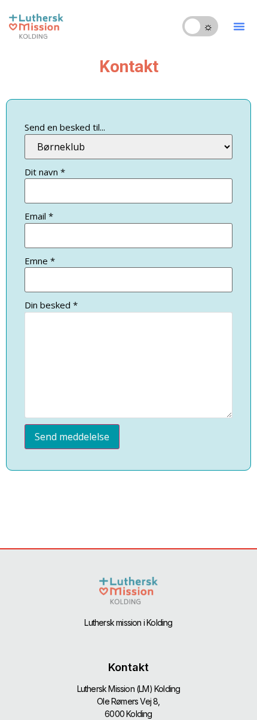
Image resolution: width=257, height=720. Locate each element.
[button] (239, 26)
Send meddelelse (72, 436)
